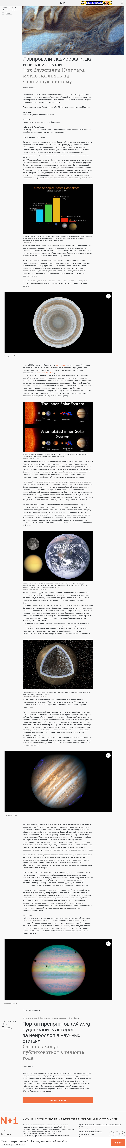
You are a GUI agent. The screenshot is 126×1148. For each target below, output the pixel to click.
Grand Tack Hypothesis (45, 373)
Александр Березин (29, 87)
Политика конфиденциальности (13, 1144)
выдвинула (60, 365)
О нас (3, 1130)
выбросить (27, 915)
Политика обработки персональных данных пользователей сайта (100, 1125)
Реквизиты (83, 1137)
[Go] (3, 2)
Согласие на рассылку (86, 1134)
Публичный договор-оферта (88, 1129)
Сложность (6, 1134)
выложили (27, 112)
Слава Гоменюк (28, 1066)
